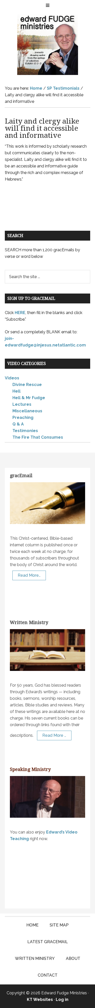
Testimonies (25, 430)
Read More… (29, 575)
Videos (12, 378)
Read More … (54, 735)
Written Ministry (29, 622)
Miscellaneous (27, 411)
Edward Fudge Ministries (47, 44)
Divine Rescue (27, 384)
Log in (62, 999)
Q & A (18, 424)
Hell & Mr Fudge (28, 397)
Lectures (21, 404)
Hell (16, 391)
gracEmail (21, 475)
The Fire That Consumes (37, 437)
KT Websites (40, 999)
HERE (20, 312)
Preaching (22, 417)
